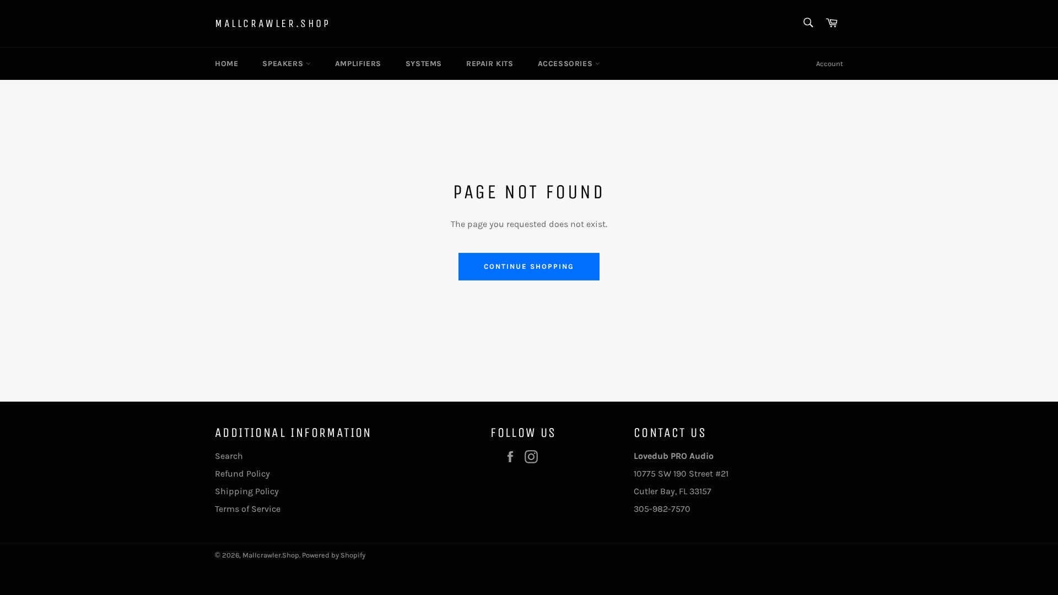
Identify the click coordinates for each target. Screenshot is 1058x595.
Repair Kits (490, 63)
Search (229, 456)
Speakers (283, 63)
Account (829, 64)
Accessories (566, 63)
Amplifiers (358, 63)
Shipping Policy (247, 491)
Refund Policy (242, 473)
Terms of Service (247, 509)
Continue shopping (529, 266)
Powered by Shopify (333, 555)
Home (226, 63)
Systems (424, 63)
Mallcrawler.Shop (273, 23)
